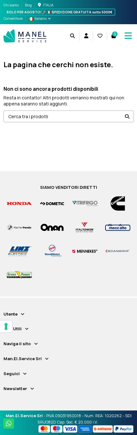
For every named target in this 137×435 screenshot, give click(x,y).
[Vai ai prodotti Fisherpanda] (19, 227)
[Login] (86, 36)
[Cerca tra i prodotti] (127, 116)
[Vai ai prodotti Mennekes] (84, 250)
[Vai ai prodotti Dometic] (52, 203)
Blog (28, 5)
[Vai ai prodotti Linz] (19, 250)
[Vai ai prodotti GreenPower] (19, 274)
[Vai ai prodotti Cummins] (117, 203)
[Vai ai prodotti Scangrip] (117, 250)
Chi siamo (11, 5)
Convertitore (13, 18)
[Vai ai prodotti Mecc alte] (117, 227)
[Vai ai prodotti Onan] (52, 227)
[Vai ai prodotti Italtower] (84, 227)
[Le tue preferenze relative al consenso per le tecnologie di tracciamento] (6, 326)
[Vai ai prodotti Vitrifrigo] (84, 203)
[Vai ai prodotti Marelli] (52, 250)
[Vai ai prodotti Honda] (19, 203)
